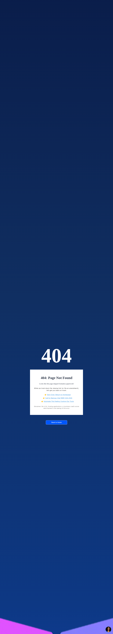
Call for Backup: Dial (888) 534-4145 (58, 398)
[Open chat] (108, 629)
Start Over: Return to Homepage (59, 395)
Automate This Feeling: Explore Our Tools (59, 401)
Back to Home (56, 422)
